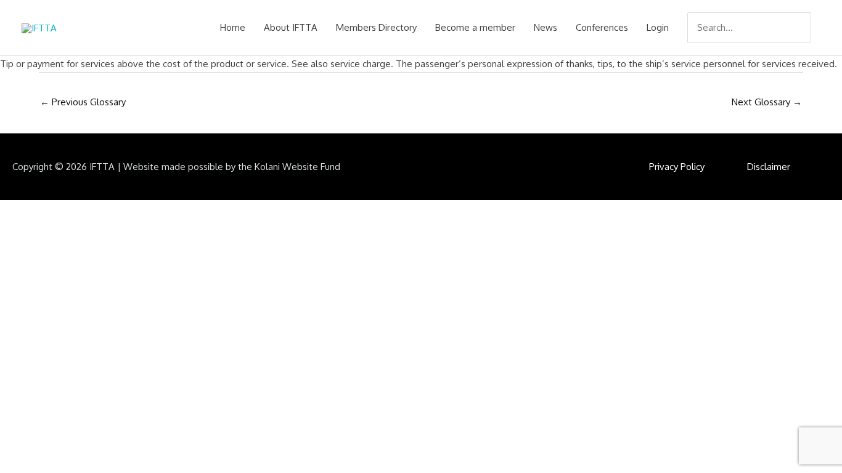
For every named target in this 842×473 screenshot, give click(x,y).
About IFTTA (290, 27)
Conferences (602, 27)
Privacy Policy (677, 166)
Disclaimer (768, 166)
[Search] (803, 27)
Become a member (475, 27)
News (545, 27)
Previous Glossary (83, 102)
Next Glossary (767, 102)
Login (658, 27)
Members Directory (376, 27)
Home (232, 27)
